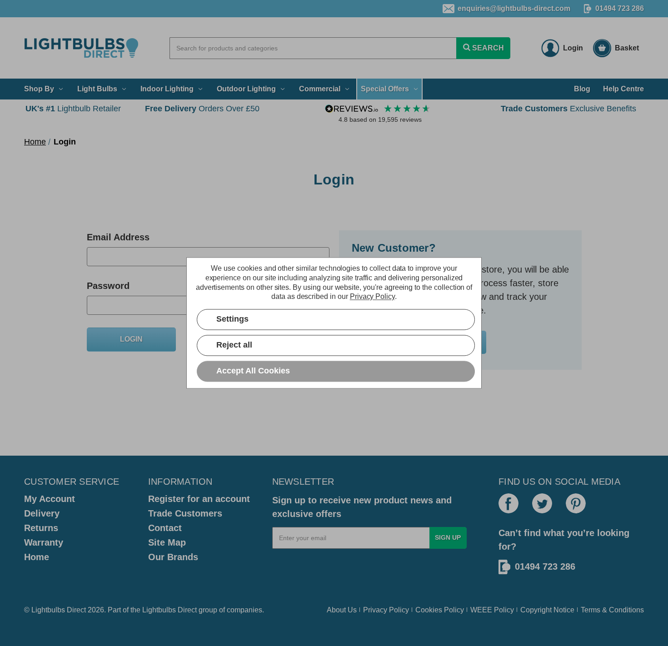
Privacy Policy (386, 610)
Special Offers (385, 89)
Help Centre (623, 89)
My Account (49, 499)
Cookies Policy (439, 610)
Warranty (43, 542)
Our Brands (173, 557)
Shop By (39, 89)
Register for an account (199, 499)
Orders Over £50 (202, 108)
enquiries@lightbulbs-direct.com (514, 8)
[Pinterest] (576, 503)
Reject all (234, 345)
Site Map (167, 542)
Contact (165, 528)
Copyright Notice (547, 610)
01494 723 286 (619, 8)
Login (573, 48)
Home (36, 557)
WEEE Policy (492, 610)
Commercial (319, 89)
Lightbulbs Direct (169, 610)
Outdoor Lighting (246, 89)
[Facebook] (508, 503)
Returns (41, 528)
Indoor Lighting (167, 89)
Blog (582, 89)
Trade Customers (185, 513)
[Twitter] (542, 503)
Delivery (42, 513)
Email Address (118, 237)
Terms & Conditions (612, 610)
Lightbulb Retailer (73, 108)
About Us (342, 610)
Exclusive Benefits (568, 108)
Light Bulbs (97, 89)
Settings (232, 319)
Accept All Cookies (253, 371)
